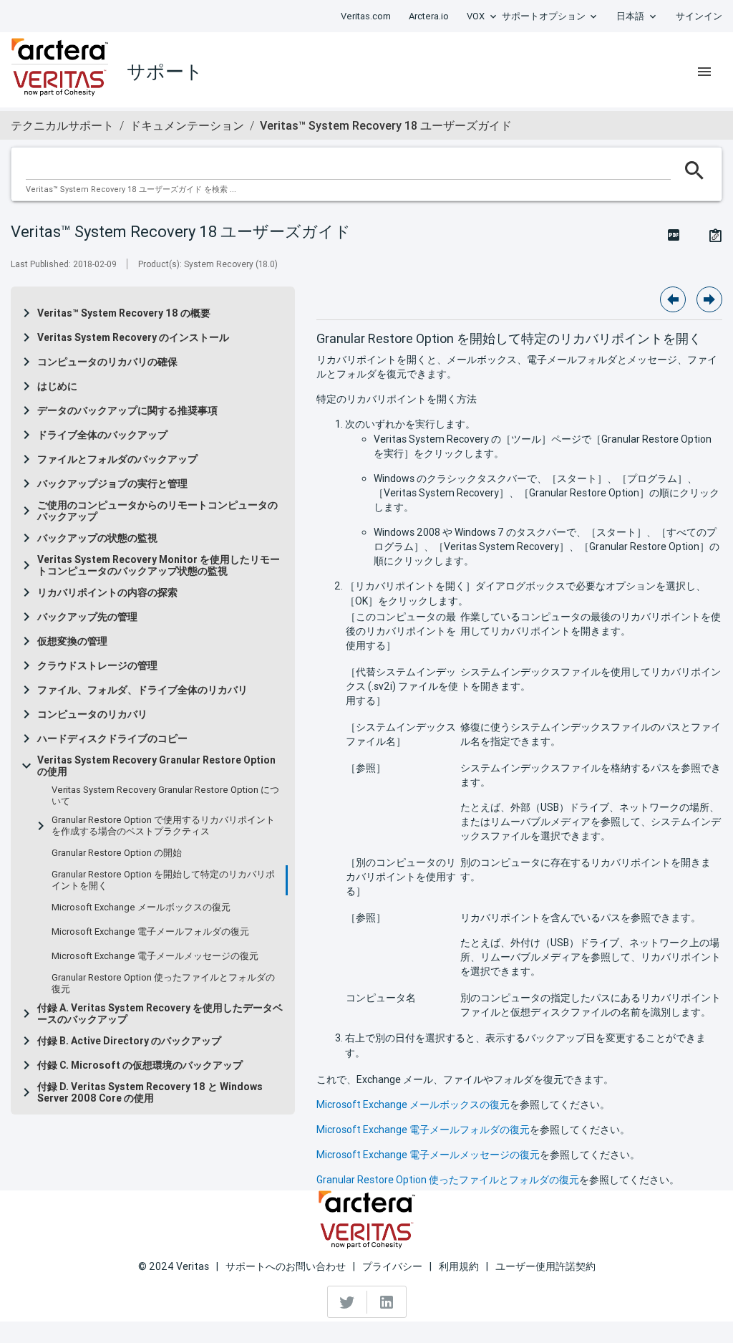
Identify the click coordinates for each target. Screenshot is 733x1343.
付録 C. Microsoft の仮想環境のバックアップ (140, 1065)
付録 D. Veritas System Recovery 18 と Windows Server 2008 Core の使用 (150, 1092)
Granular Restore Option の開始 (117, 853)
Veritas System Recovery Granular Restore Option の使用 (156, 765)
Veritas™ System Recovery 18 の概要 (123, 313)
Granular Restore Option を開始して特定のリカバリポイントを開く (163, 880)
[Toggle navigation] (704, 71)
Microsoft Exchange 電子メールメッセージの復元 (155, 956)
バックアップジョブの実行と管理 (112, 483)
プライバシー (392, 1266)
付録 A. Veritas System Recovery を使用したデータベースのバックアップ (160, 1013)
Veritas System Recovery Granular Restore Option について (165, 795)
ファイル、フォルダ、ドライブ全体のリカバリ (142, 689)
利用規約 (459, 1266)
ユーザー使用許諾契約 (545, 1266)
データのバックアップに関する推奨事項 (127, 410)
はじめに (57, 386)
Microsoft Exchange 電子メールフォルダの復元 (150, 932)
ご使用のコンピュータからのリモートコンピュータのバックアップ (157, 510)
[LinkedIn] (386, 1302)
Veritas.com (366, 16)
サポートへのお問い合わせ (285, 1266)
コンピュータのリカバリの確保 (107, 361)
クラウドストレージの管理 (97, 665)
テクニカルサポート (62, 125)
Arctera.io (429, 16)
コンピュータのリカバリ (92, 714)
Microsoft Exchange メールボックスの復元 (141, 907)
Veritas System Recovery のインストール (133, 337)
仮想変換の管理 (72, 641)
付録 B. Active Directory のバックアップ (129, 1040)
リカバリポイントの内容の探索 (107, 592)
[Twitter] (347, 1302)
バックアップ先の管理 (87, 616)
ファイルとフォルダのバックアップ (117, 459)
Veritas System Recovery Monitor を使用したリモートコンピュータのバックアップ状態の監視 (158, 565)
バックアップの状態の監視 (97, 538)
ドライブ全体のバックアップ (102, 435)
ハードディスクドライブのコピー (112, 738)
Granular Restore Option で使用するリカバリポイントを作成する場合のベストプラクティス (163, 825)
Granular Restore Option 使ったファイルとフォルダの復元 (163, 983)
